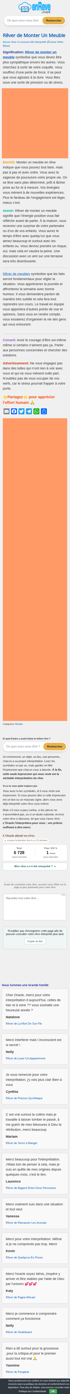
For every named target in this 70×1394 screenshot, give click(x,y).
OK (53, 1391)
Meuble (19, 724)
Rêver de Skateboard (19, 1332)
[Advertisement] (35, 123)
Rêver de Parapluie (17, 1371)
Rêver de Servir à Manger (21, 1143)
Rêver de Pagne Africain (20, 1297)
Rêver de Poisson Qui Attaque (24, 1098)
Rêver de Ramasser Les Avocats (26, 1222)
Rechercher (54, 20)
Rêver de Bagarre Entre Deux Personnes (31, 1187)
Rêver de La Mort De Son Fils (24, 1023)
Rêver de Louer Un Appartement (25, 1058)
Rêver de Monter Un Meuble (34, 35)
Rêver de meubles (16, 274)
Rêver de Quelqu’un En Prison (24, 1257)
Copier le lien (35, 941)
